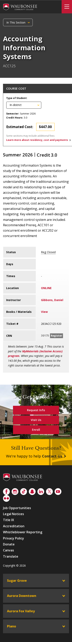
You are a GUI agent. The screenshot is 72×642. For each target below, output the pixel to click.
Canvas (8, 550)
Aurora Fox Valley (21, 611)
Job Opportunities (17, 508)
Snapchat (32, 491)
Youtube (58, 491)
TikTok (23, 491)
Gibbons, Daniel (52, 300)
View (44, 312)
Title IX (8, 520)
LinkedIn (40, 491)
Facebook (6, 491)
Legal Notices (13, 514)
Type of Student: (16, 98)
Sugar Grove (17, 580)
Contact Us (52, 456)
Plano (11, 626)
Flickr (6, 497)
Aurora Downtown (21, 596)
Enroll (36, 430)
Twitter (49, 491)
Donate (9, 544)
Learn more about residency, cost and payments (37, 140)
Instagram (15, 491)
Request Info (36, 410)
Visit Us (36, 420)
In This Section (15, 22)
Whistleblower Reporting (22, 532)
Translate (10, 556)
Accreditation (13, 526)
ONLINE (46, 288)
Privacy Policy (13, 538)
